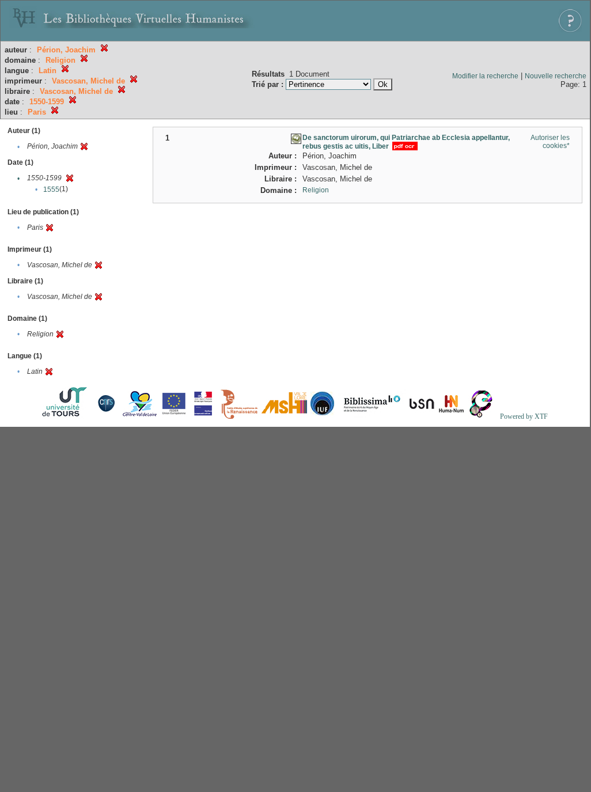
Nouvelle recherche (555, 76)
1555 (51, 189)
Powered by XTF (524, 416)
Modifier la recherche (485, 76)
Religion (315, 190)
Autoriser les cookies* (550, 142)
